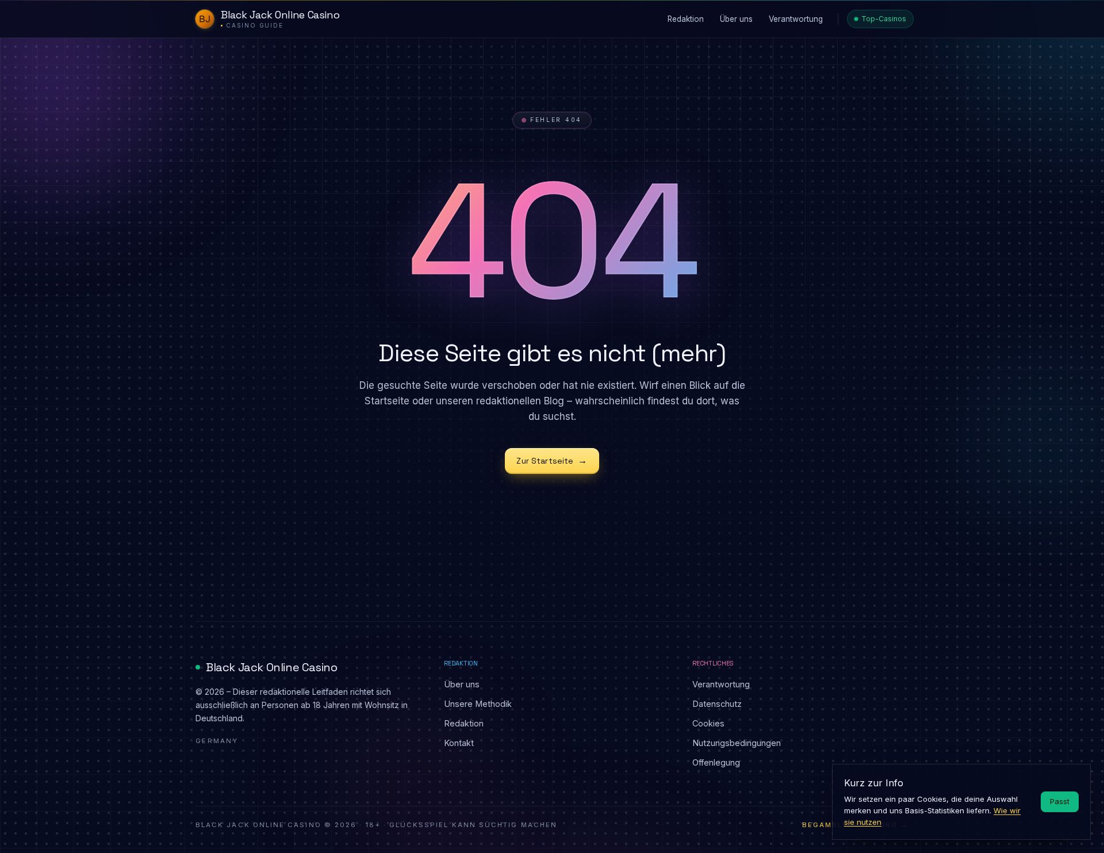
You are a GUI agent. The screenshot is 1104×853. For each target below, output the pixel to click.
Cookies (708, 723)
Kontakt (459, 743)
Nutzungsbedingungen (736, 743)
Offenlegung (716, 762)
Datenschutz (717, 704)
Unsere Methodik (478, 704)
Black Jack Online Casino (271, 667)
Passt (1060, 801)
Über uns (462, 684)
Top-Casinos (883, 18)
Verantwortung (721, 684)
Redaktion (464, 723)
